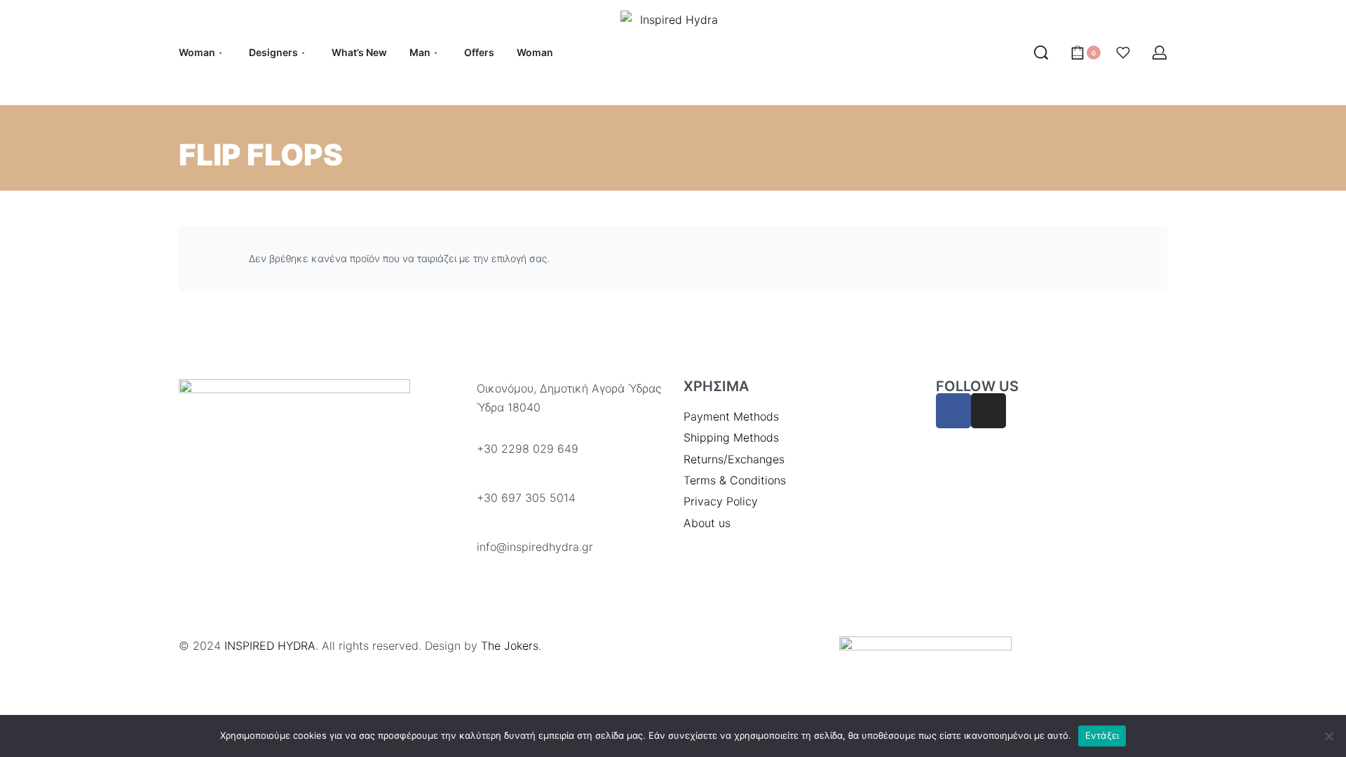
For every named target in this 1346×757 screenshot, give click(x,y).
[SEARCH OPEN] (1041, 52)
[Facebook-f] (953, 410)
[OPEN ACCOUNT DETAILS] (1159, 52)
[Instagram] (988, 410)
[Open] (1123, 52)
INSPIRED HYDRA (269, 646)
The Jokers (509, 646)
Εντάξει (1102, 735)
